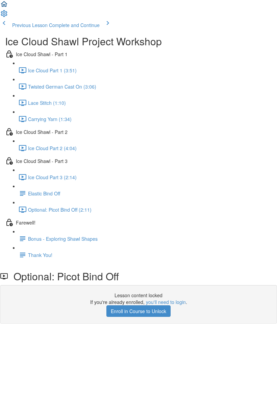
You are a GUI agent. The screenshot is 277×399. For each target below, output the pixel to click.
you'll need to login (166, 302)
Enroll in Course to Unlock (138, 311)
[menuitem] (4, 15)
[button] (4, 6)
